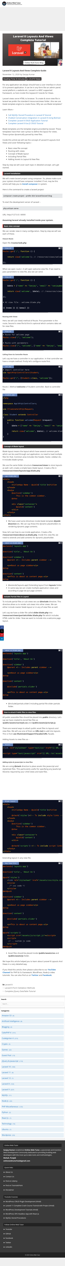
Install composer (30, 184)
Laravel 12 (6, 1078)
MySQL (5, 1095)
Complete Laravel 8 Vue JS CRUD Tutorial (25, 123)
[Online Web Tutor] (12, 3)
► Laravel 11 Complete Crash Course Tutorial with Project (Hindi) (28, 1205)
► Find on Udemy (10, 1181)
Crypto (5, 1044)
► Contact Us (8, 1176)
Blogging (5, 1027)
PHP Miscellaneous (10, 1106)
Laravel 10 (6, 1066)
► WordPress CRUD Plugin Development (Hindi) (22, 1201)
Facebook (47, 975)
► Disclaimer (8, 1190)
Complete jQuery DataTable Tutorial (20, 991)
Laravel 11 (6, 1072)
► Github (7, 1234)
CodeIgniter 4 (8, 1038)
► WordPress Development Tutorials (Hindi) (20, 1210)
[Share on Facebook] (2, 627)
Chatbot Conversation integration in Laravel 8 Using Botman (34, 118)
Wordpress (6, 1135)
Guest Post (6, 1055)
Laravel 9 (6, 1089)
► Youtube (7, 1229)
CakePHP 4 (6, 1032)
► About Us (8, 1172)
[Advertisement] (32, 18)
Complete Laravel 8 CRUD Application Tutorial (28, 120)
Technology (7, 1123)
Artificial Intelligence (10, 1021)
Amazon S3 (7, 1015)
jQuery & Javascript (10, 1061)
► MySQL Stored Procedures (14, 1218)
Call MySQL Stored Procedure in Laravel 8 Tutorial (29, 115)
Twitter (34, 975)
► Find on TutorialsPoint (13, 1185)
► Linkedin (7, 1247)
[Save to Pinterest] (2, 635)
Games (5, 1049)
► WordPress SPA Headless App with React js (21, 1214)
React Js (5, 1118)
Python (5, 1112)
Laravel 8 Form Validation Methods (20, 988)
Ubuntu (5, 1129)
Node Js (5, 1101)
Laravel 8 (9, 984)
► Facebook (8, 1238)
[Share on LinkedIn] (2, 639)
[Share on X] (2, 631)
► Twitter (7, 1242)
